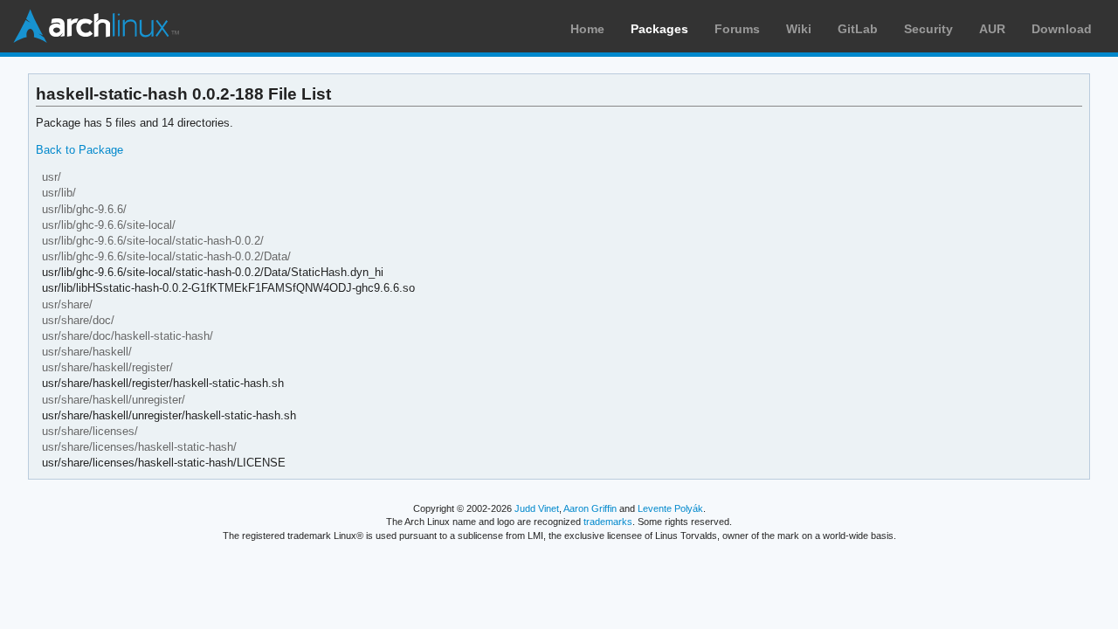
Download (1062, 29)
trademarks (607, 521)
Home (587, 29)
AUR (992, 29)
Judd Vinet (536, 508)
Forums (737, 29)
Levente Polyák (670, 508)
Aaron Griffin (590, 508)
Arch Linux (96, 26)
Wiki (798, 29)
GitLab (858, 29)
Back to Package (79, 149)
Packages (659, 29)
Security (928, 29)
